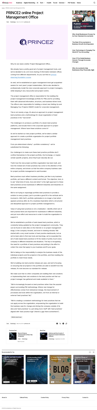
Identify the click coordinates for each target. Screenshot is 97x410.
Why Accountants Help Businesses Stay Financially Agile (83, 69)
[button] (94, 3)
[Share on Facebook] (57, 323)
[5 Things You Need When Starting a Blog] (60, 369)
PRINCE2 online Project (17, 317)
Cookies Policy (45, 397)
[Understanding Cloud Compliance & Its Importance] (37, 369)
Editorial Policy (24, 397)
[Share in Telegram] (63, 323)
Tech (8, 22)
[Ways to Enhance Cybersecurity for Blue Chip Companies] (21, 336)
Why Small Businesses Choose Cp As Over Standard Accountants (83, 35)
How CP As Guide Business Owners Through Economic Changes (81, 60)
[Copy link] (66, 323)
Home (3, 8)
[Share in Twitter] (60, 323)
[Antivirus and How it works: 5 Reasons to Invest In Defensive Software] (52, 336)
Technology (13, 22)
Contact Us (85, 397)
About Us (4, 397)
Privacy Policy (65, 397)
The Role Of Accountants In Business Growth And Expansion (83, 43)
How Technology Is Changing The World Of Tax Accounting (83, 51)
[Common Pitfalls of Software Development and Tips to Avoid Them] (84, 369)
